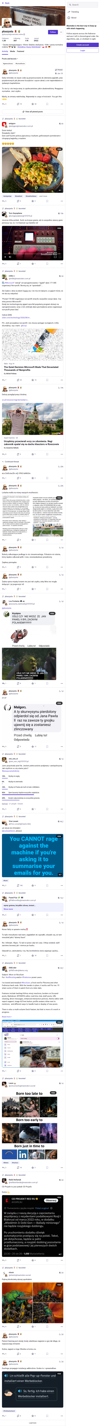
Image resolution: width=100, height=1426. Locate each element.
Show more (8, 909)
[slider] (32, 253)
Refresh (5, 804)
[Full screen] (60, 257)
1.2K (4, 41)
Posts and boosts (9, 59)
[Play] (5, 257)
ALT (60, 190)
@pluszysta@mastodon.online (12, 34)
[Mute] (10, 257)
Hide (59, 149)
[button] (32, 243)
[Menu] (61, 32)
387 (15, 41)
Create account (82, 45)
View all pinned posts (34, 112)
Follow (53, 32)
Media (12, 51)
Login (82, 50)
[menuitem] (32, 243)
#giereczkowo (8, 63)
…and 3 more (43, 196)
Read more (6, 1017)
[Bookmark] (47, 104)
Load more (32, 1423)
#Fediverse (26, 977)
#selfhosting (11, 977)
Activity (5, 51)
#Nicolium (25, 983)
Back (7, 3)
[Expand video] (55, 257)
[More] (61, 104)
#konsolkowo (20, 63)
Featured (20, 51)
